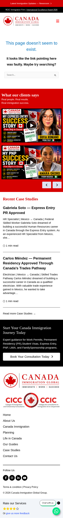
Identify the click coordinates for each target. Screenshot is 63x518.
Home (7, 414)
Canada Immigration (16, 426)
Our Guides (10, 444)
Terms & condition (12, 487)
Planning (8, 432)
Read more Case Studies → (19, 313)
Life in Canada (12, 438)
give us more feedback (17, 513)
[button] (58, 21)
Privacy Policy (30, 487)
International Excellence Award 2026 (42, 10)
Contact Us (10, 456)
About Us (9, 420)
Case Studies (11, 450)
